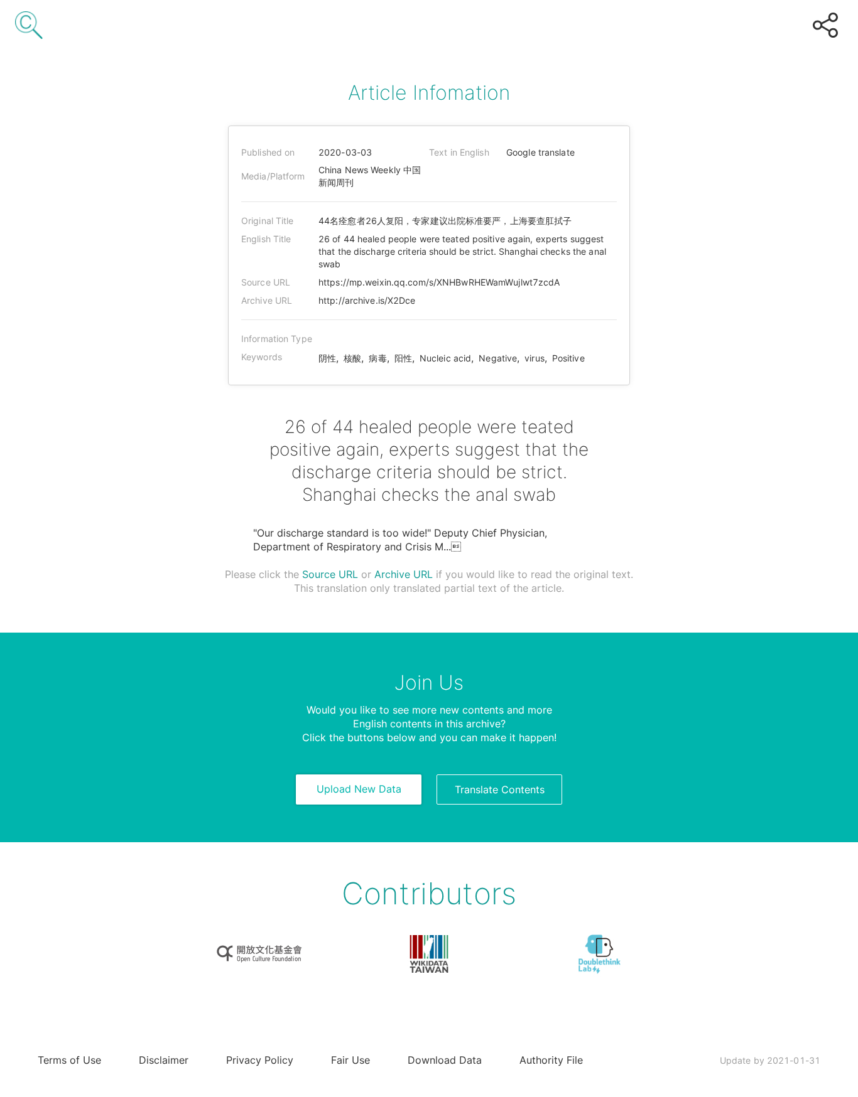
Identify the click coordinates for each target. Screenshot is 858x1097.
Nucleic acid (445, 358)
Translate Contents (500, 789)
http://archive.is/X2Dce (367, 300)
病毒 (377, 358)
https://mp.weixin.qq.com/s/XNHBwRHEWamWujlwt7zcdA (439, 282)
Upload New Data (359, 789)
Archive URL (403, 574)
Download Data (445, 1060)
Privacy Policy (259, 1060)
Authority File (551, 1060)
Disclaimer (163, 1060)
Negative (498, 358)
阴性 (327, 358)
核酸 (352, 358)
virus (534, 358)
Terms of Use (69, 1060)
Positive (568, 358)
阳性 (403, 358)
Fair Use (350, 1060)
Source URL (330, 574)
